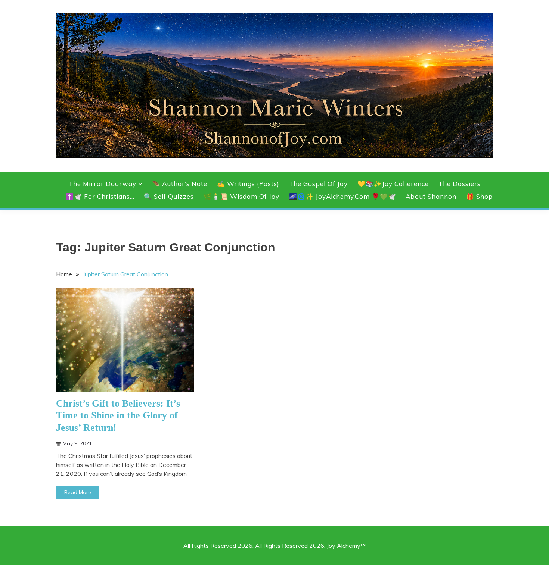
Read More (77, 492)
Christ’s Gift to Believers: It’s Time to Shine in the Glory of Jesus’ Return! (118, 415)
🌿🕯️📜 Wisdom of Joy (241, 196)
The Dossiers (459, 184)
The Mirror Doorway (102, 184)
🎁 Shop (479, 196)
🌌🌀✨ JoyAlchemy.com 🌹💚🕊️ (342, 196)
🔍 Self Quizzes (169, 196)
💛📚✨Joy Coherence (393, 184)
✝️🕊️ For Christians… (100, 196)
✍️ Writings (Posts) (248, 184)
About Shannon (431, 196)
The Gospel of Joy (318, 184)
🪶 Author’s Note (179, 184)
